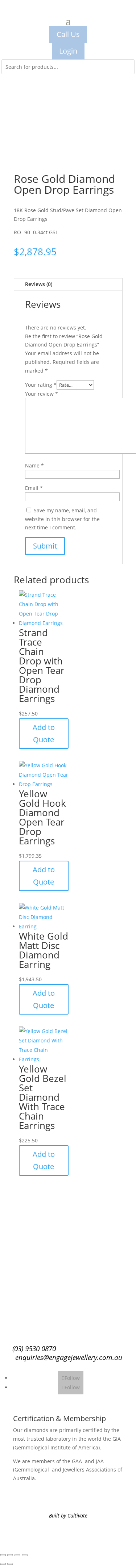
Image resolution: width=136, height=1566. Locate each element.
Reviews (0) (38, 284)
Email (34, 487)
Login (68, 51)
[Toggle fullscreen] (10, 1555)
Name (34, 465)
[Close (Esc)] (25, 1555)
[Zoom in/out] (3, 1555)
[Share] (17, 1555)
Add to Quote (44, 733)
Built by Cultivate (68, 1515)
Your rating (41, 384)
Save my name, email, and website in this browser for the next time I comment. (62, 519)
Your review (41, 393)
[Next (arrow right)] (10, 1564)
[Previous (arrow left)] (3, 1564)
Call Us (68, 34)
